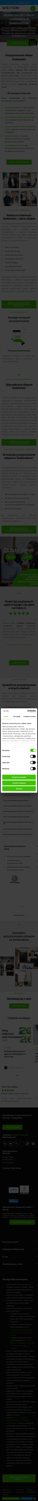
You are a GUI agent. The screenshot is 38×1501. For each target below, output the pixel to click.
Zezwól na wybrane (19, 783)
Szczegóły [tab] (16, 716)
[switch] (33, 756)
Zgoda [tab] (6, 716)
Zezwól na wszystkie (19, 777)
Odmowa (19, 788)
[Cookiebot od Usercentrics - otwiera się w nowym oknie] (27, 711)
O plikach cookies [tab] (29, 716)
